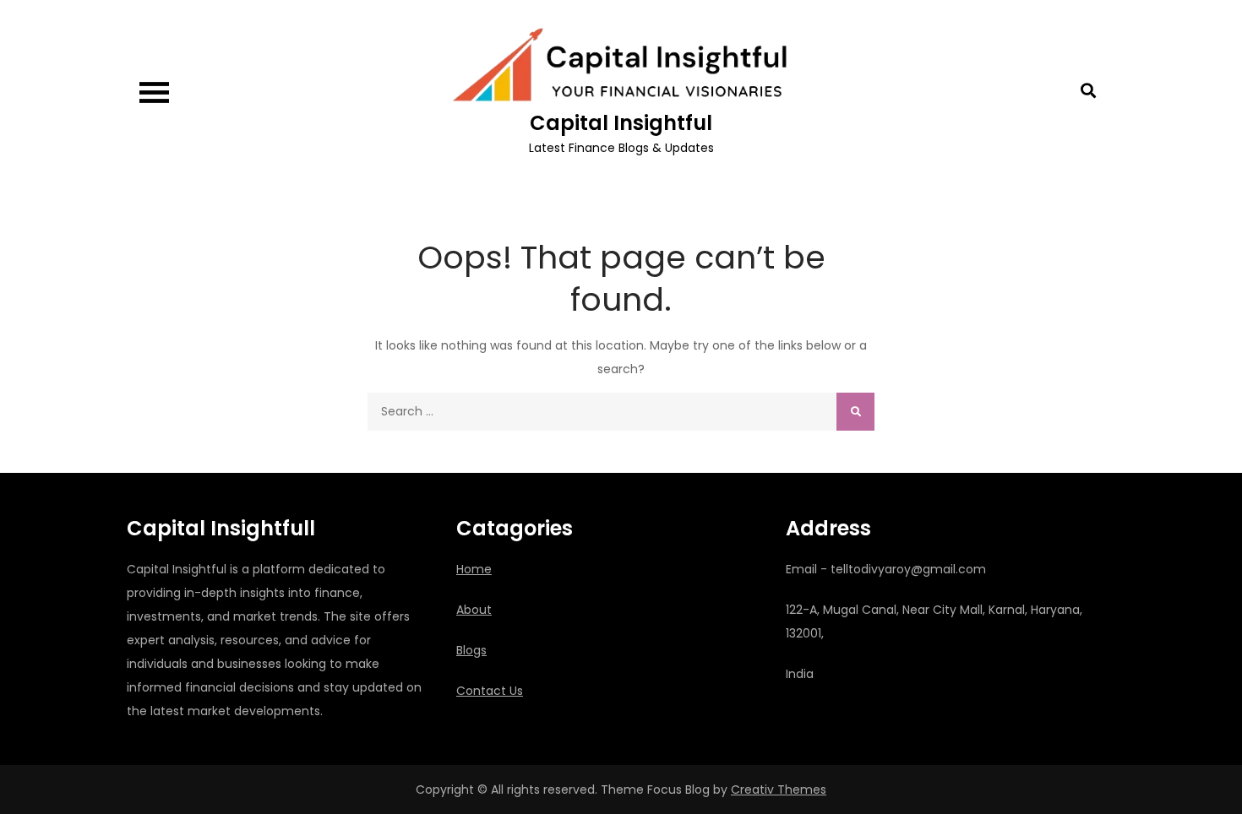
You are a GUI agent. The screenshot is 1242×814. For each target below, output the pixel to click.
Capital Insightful (621, 123)
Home (474, 569)
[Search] (855, 412)
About (474, 609)
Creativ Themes (778, 789)
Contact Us (489, 690)
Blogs (471, 650)
